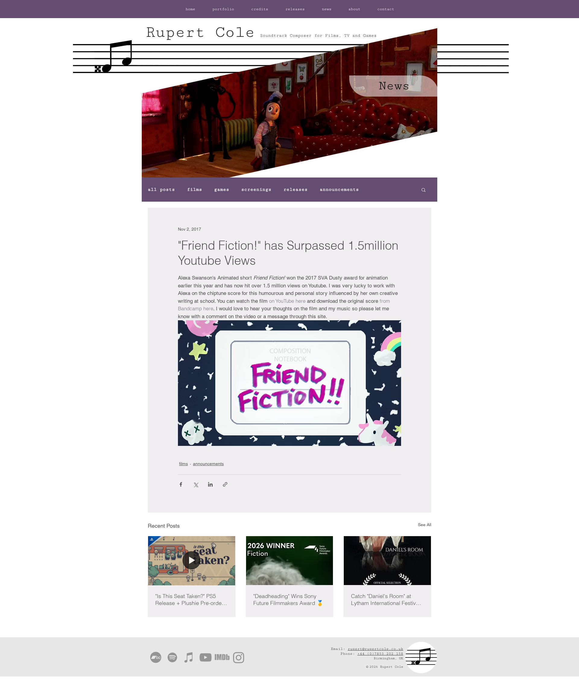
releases (295, 189)
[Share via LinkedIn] (210, 484)
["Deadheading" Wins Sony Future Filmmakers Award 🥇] (289, 560)
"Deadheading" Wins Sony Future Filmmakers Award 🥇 (288, 599)
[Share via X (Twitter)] (195, 484)
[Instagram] (238, 657)
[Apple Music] (189, 657)
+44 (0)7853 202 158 (380, 653)
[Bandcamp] (155, 657)
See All (424, 524)
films (194, 189)
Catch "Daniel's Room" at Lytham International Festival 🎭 (385, 599)
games (221, 189)
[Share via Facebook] (181, 484)
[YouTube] (205, 657)
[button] (423, 189)
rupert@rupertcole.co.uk (375, 649)
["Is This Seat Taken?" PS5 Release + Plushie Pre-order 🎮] (191, 560)
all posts (161, 189)
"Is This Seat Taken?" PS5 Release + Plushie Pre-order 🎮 (189, 599)
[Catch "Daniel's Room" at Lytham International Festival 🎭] (387, 560)
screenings (256, 189)
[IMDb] (222, 657)
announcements (339, 189)
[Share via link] (225, 484)
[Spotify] (172, 657)
